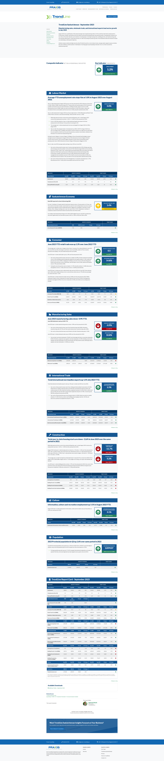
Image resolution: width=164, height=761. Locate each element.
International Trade (49, 37)
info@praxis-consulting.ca (84, 2)
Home (84, 749)
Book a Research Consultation (57, 728)
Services (84, 9)
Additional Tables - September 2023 (57, 688)
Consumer (48, 34)
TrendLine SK (113, 9)
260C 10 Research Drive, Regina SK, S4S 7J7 (108, 2)
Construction (48, 39)
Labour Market (49, 31)
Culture (47, 40)
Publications (105, 7)
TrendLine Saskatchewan (106, 751)
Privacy (103, 753)
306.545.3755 (66, 2)
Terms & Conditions (105, 755)
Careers (110, 7)
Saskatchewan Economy (50, 32)
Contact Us (103, 758)
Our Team (78, 9)
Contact (115, 7)
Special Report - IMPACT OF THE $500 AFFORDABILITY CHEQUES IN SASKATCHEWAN (62, 696)
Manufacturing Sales (50, 35)
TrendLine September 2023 (51, 695)
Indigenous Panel (104, 9)
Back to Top (115, 189)
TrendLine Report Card (50, 43)
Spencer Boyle (92, 702)
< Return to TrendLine (112, 16)
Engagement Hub (93, 9)
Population (48, 42)
